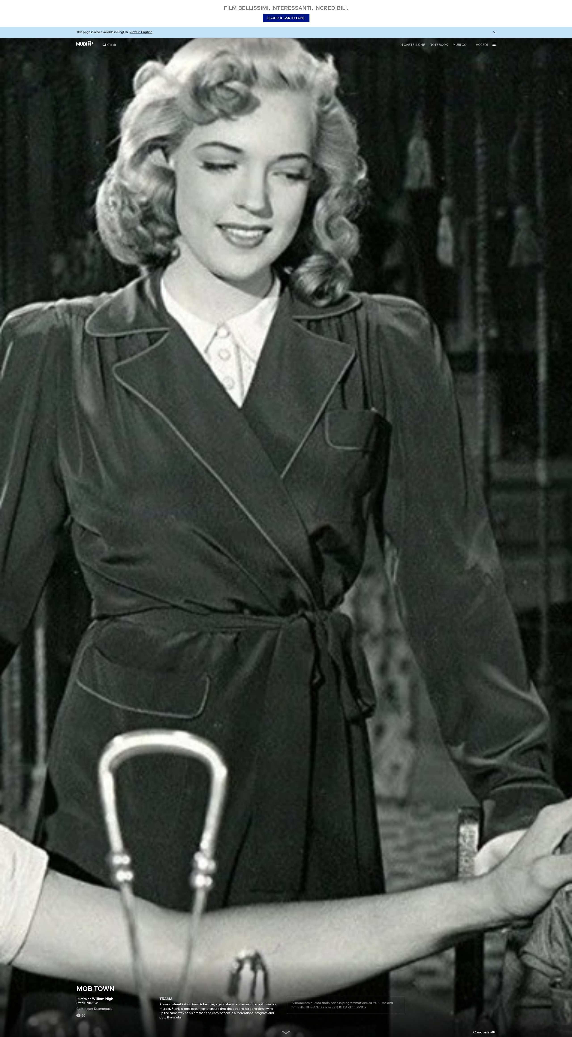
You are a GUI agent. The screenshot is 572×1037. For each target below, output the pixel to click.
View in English (141, 32)
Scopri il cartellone (286, 18)
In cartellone (412, 44)
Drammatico (103, 1009)
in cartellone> (352, 1007)
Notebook (439, 44)
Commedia (84, 1009)
